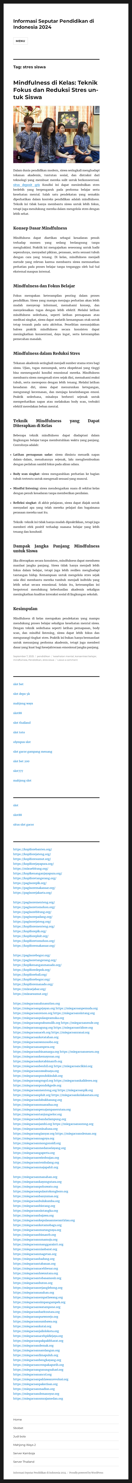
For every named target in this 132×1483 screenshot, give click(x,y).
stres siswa (48, 659)
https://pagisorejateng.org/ (32, 921)
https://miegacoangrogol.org (33, 1080)
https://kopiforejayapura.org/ (33, 863)
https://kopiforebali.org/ (30, 974)
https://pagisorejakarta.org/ (32, 892)
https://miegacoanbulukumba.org (36, 1201)
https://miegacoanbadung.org (34, 1259)
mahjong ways (23, 703)
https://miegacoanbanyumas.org (35, 1196)
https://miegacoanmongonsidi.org (37, 1143)
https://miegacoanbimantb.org (34, 1234)
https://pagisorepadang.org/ (32, 916)
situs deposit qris (26, 185)
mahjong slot (22, 780)
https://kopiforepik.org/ (29, 931)
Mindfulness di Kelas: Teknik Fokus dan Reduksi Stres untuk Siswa (55, 89)
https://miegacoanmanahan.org (35, 1177)
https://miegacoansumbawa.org (35, 1321)
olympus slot (22, 742)
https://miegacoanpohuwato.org (35, 1186)
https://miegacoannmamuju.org (35, 1239)
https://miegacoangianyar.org (34, 1133)
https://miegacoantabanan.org (34, 1263)
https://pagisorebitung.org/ (32, 912)
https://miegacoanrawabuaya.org (36, 1071)
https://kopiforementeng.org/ (34, 926)
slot (15, 805)
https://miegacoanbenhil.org (33, 1066)
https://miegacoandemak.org (33, 1345)
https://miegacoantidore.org (73, 1027)
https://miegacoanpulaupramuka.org (38, 1018)
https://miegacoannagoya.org (33, 1138)
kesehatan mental (63, 656)
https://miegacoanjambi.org (32, 1124)
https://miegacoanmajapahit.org (35, 1167)
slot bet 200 (21, 761)
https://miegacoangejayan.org (34, 1008)
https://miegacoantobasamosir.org (37, 1278)
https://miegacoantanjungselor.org (37, 1114)
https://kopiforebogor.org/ (31, 979)
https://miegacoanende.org (80, 1022)
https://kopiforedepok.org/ (32, 969)
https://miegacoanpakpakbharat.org (38, 1340)
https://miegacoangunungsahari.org (38, 1369)
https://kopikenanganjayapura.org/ (37, 873)
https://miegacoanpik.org (75, 1090)
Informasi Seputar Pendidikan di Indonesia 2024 (39, 1472)
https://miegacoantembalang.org (36, 1162)
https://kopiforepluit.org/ (30, 936)
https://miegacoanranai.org (70, 1032)
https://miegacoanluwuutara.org (35, 1273)
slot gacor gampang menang (32, 751)
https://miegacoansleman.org (75, 1133)
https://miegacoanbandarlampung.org (39, 1119)
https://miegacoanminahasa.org (35, 1128)
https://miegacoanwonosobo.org (35, 1042)
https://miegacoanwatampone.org (36, 1307)
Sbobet (18, 1428)
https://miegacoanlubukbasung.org (37, 1100)
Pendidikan (35, 659)
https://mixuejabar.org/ (29, 989)
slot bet (18, 684)
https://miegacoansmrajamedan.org (38, 1398)
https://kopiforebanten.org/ (32, 849)
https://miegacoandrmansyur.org (36, 1393)
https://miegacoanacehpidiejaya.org (38, 1336)
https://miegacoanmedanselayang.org (39, 1148)
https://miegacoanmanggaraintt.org (38, 1244)
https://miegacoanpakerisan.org (35, 1384)
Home (17, 1419)
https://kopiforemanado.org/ (33, 984)
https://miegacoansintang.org (74, 1013)
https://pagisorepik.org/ (30, 883)
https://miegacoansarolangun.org (36, 1350)
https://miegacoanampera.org (34, 1047)
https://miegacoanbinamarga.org (36, 1051)
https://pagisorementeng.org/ (34, 902)
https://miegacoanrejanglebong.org (38, 1287)
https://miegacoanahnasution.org (36, 1003)
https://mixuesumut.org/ (30, 994)
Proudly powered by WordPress (86, 1472)
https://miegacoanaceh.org (32, 1032)
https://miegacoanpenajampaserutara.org (42, 1109)
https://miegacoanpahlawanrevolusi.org (40, 1379)
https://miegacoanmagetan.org (35, 1254)
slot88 (17, 713)
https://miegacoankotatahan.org (36, 1037)
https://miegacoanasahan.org (33, 1292)
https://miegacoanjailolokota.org (36, 1331)
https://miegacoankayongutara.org (37, 1181)
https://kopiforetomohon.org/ (34, 941)
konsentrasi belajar (85, 656)
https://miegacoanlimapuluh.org (35, 1355)
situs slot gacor (23, 824)
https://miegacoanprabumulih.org (36, 1022)
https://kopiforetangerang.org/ (34, 878)
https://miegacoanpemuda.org (77, 1008)
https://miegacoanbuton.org (33, 1283)
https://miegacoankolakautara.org (75, 1095)
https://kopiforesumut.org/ (32, 859)
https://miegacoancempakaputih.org (38, 1365)
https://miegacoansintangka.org (35, 1210)
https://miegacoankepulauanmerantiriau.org (44, 1220)
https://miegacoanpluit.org (32, 1095)
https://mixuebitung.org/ (30, 868)
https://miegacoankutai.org (32, 1326)
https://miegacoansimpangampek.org (39, 1302)
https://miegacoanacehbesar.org (35, 1268)
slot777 (18, 771)
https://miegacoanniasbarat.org (35, 1249)
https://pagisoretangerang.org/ (35, 960)
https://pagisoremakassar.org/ (34, 888)
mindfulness (20, 659)
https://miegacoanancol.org (32, 1374)
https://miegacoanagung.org (33, 1027)
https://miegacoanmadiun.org (34, 1389)
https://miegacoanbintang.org (34, 1206)
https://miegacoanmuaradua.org (35, 1104)
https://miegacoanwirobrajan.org (36, 1157)
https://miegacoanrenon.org (33, 1013)
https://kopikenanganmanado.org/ (37, 965)
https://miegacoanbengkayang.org (37, 1360)
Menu (20, 41)
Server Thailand (23, 1461)
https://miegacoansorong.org (73, 1124)
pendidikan (43, 656)
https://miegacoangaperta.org (34, 1153)
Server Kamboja (24, 1453)
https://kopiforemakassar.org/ (34, 945)
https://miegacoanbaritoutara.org (36, 1312)
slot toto (19, 732)
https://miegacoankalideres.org (75, 1080)
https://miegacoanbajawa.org (33, 1215)
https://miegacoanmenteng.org (35, 1090)
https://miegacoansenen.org (79, 1051)
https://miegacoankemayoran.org (36, 1056)
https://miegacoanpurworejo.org (35, 1316)
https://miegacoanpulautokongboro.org (40, 1191)
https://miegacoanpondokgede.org (37, 1085)
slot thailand (22, 722)
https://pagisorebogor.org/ (31, 955)
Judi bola (19, 1436)
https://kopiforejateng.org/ (32, 854)
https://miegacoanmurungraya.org (37, 1230)
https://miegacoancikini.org (73, 1066)
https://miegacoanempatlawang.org (38, 1297)
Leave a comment (67, 659)
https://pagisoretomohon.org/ (34, 907)
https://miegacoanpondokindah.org (38, 1075)
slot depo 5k (21, 693)
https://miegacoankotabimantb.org (37, 1061)
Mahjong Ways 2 (24, 1445)
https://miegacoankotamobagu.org (37, 1225)
